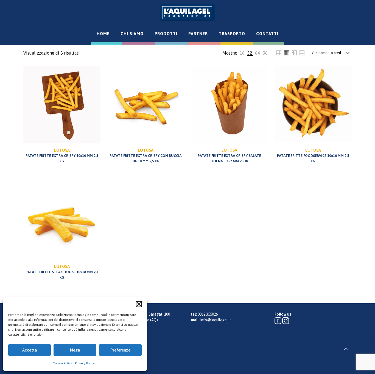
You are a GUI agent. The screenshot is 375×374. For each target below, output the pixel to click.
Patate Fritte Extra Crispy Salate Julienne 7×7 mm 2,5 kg (229, 155)
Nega (75, 350)
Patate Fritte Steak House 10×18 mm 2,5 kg (62, 271)
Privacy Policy (85, 363)
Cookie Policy (62, 363)
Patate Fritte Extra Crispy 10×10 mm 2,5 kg (62, 155)
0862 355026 (208, 314)
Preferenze (120, 350)
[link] (242, 53)
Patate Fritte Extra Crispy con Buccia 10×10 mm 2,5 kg (146, 155)
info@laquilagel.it (215, 320)
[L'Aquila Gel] (187, 12)
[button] (139, 304)
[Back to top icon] (346, 349)
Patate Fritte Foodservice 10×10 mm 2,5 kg (313, 155)
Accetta (29, 350)
